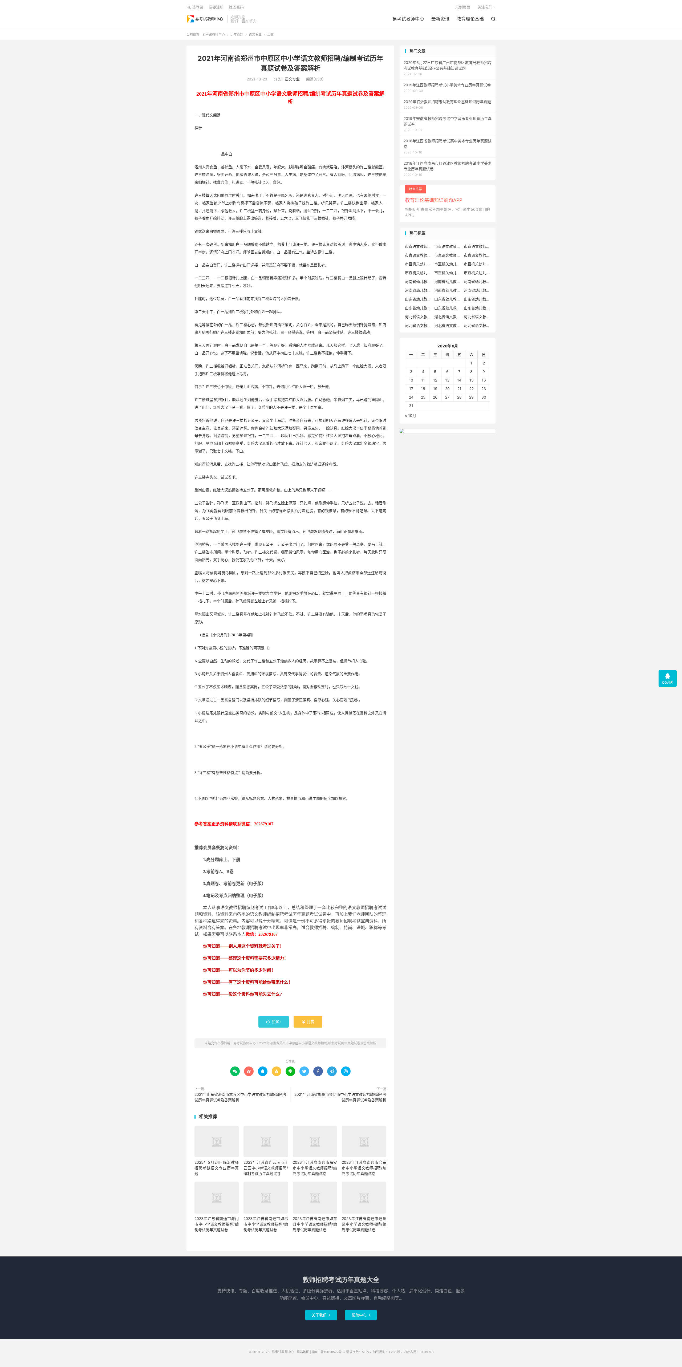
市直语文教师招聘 (418, 246)
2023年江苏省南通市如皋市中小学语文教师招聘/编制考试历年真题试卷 (265, 1224)
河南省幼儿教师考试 (447, 281)
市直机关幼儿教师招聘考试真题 (477, 264)
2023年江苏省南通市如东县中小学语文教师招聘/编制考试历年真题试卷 (315, 1224)
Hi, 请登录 (194, 7)
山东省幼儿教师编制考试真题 (447, 308)
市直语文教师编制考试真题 (418, 255)
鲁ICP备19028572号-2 (328, 1352)
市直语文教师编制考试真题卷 (447, 255)
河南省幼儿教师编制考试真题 (447, 290)
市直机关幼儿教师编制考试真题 (477, 272)
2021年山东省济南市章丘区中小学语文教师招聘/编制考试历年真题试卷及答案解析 (240, 1097)
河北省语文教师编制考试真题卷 (447, 325)
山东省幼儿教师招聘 (418, 299)
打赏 (308, 1021)
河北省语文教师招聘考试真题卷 (477, 316)
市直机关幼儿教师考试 (447, 264)
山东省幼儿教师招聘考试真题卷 (418, 308)
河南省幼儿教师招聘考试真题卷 (418, 290)
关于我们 (321, 1315)
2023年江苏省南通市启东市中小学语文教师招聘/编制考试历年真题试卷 (364, 1168)
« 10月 (410, 415)
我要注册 (216, 7)
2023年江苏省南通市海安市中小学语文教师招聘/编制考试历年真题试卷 (315, 1168)
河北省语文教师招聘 (418, 316)
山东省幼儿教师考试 (447, 299)
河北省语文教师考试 (477, 325)
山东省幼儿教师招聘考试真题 (477, 299)
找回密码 (236, 7)
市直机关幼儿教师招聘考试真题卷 (418, 272)
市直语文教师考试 (477, 255)
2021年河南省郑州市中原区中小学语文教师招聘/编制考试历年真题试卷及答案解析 (317, 1043)
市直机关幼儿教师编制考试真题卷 (447, 272)
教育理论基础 (470, 19)
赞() (273, 1021)
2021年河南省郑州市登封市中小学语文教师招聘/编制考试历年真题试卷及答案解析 (340, 1097)
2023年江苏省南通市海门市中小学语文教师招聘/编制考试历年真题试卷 (216, 1224)
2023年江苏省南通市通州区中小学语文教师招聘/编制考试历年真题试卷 (364, 1224)
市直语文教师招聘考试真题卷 (477, 246)
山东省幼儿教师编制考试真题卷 (477, 308)
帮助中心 (361, 1315)
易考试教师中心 (205, 19)
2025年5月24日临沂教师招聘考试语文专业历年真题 (216, 1168)
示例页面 (462, 7)
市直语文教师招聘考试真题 (447, 246)
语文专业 (255, 34)
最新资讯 (440, 19)
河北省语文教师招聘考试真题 (447, 316)
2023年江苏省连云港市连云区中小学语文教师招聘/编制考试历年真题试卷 (265, 1168)
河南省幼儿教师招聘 (418, 281)
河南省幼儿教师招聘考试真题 (477, 281)
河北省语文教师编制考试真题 (418, 325)
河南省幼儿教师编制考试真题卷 (477, 290)
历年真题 (236, 34)
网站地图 (303, 1352)
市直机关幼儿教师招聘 (418, 264)
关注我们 (484, 7)
